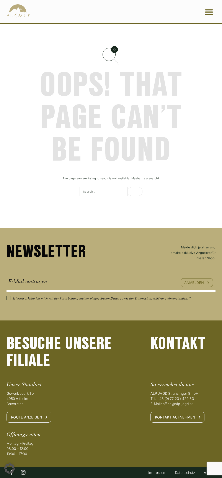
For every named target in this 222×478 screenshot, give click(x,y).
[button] (208, 11)
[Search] (135, 191)
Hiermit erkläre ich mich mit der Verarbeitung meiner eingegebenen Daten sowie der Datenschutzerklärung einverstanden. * (102, 298)
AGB (207, 472)
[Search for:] (104, 191)
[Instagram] (23, 472)
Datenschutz (185, 472)
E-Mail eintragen (27, 281)
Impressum (157, 472)
